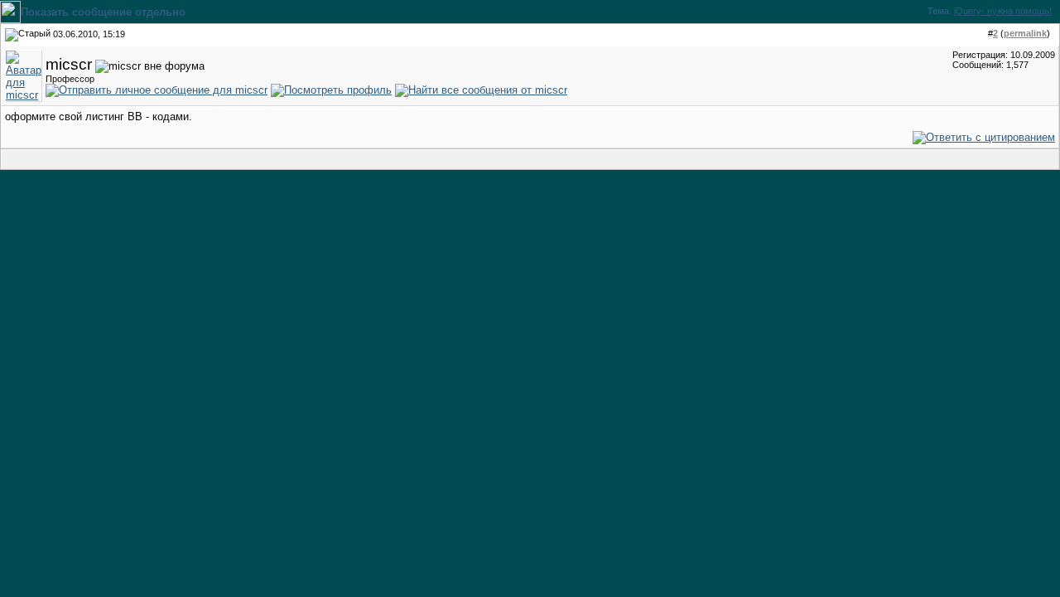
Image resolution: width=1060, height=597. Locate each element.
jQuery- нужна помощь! (1003, 11)
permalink (1025, 33)
